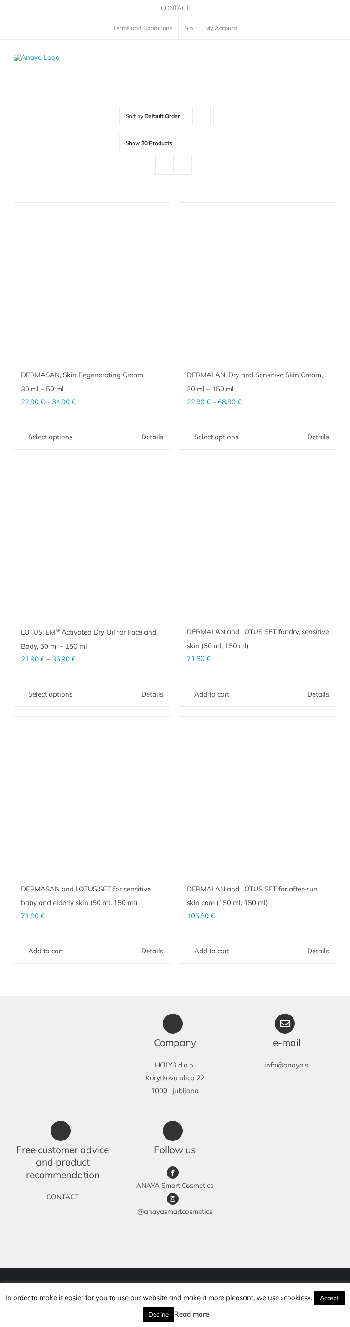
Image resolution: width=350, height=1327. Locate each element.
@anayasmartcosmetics (174, 1211)
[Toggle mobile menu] (332, 58)
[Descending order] (222, 116)
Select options (50, 436)
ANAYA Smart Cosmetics (174, 1185)
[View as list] (182, 165)
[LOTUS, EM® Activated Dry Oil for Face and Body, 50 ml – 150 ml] (92, 537)
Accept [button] (329, 1297)
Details (152, 436)
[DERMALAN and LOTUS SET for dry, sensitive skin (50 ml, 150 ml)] (258, 537)
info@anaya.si (287, 1065)
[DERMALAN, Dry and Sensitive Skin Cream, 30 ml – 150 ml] (258, 281)
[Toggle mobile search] (316, 58)
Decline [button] (159, 1314)
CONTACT (175, 7)
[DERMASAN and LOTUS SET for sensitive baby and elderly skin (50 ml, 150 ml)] (92, 795)
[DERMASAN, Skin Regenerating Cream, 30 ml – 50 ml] (92, 281)
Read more (191, 1314)
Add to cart (211, 694)
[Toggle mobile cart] (300, 58)
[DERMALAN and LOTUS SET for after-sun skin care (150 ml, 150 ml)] (258, 795)
